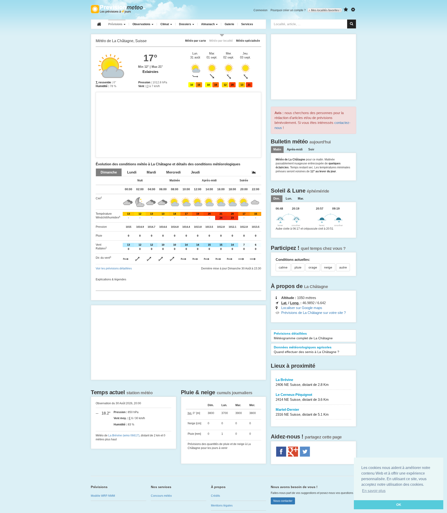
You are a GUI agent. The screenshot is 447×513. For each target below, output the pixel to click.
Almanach (208, 24)
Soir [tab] (311, 149)
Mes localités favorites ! (325, 10)
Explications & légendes (111, 279)
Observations (141, 24)
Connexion (261, 10)
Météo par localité (221, 40)
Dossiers (185, 24)
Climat (165, 24)
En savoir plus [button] (374, 491)
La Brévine (302, 382)
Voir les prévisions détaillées (114, 268)
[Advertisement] (178, 124)
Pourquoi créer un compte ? (288, 10)
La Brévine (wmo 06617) (123, 435)
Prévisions (115, 24)
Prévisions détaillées (303, 336)
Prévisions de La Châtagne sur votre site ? (313, 313)
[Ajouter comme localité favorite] (346, 9)
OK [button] (398, 504)
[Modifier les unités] (353, 9)
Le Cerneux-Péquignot (302, 397)
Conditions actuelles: (293, 260)
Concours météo (161, 495)
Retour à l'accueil (118, 9)
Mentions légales (222, 505)
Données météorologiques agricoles (306, 349)
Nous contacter (282, 501)
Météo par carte (195, 40)
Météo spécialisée (248, 40)
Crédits (215, 495)
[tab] (109, 172)
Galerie (229, 24)
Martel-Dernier (302, 412)
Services (247, 24)
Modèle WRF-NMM (103, 495)
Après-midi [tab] (295, 149)
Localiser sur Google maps (301, 308)
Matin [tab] (277, 149)
